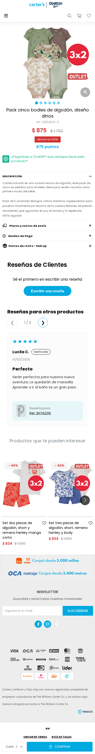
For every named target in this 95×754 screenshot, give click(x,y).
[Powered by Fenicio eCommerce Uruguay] (85, 711)
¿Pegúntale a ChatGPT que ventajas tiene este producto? (48, 159)
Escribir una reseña (47, 291)
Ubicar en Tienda (35, 737)
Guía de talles (61, 737)
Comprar (62, 746)
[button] (69, 16)
